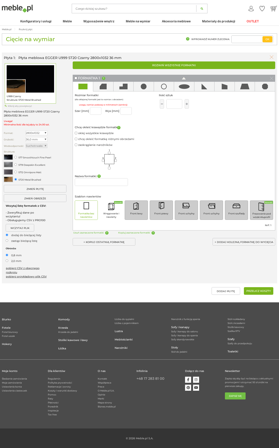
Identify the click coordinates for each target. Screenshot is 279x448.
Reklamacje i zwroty (59, 386)
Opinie (101, 394)
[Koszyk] (273, 8)
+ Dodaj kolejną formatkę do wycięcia (244, 242)
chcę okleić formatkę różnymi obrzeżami (106, 139)
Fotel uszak (8, 336)
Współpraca (104, 382)
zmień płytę (35, 188)
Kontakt (102, 378)
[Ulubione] (262, 8)
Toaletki (233, 351)
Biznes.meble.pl (107, 406)
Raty (50, 398)
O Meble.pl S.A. (106, 390)
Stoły (174, 347)
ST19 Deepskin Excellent (31, 164)
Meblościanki (124, 339)
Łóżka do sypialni (124, 319)
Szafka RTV (234, 331)
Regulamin (54, 378)
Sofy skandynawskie (182, 339)
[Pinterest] (188, 388)
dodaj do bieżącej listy (26, 235)
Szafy (231, 339)
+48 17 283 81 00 (150, 378)
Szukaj (201, 8)
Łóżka (62, 348)
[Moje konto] (251, 8)
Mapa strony (105, 402)
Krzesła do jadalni (68, 332)
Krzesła (63, 327)
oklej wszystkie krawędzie (96, 133)
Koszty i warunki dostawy (62, 390)
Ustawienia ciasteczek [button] (14, 390)
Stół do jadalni (179, 351)
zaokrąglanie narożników (95, 145)
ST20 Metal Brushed (29, 179)
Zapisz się (235, 396)
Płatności (53, 402)
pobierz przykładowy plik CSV (26, 276)
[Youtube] (196, 388)
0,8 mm (16, 255)
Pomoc (52, 394)
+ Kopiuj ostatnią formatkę (104, 242)
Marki (101, 398)
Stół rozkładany (236, 319)
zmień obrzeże (35, 198)
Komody (64, 319)
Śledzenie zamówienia (14, 378)
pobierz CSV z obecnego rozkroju (22, 270)
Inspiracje (53, 410)
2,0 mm (16, 261)
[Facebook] (188, 380)
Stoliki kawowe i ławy (73, 340)
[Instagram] (196, 380)
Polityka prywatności (60, 382)
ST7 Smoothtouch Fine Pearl (34, 157)
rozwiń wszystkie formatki (174, 65)
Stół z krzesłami (236, 323)
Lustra (119, 331)
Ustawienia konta (12, 386)
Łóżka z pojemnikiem (127, 323)
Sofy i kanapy (180, 327)
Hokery (7, 344)
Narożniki (121, 348)
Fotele (6, 327)
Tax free (52, 414)
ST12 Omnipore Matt (29, 172)
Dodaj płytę (226, 291)
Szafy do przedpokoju (240, 343)
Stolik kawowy (236, 327)
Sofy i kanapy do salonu (184, 331)
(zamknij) (122, 105)
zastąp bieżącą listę (24, 241)
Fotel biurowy (10, 332)
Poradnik (53, 406)
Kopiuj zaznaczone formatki (134, 232)
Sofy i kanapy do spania (184, 335)
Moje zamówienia (12, 382)
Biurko (6, 319)
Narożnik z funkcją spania (185, 319)
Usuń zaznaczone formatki (88, 232)
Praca (101, 386)
